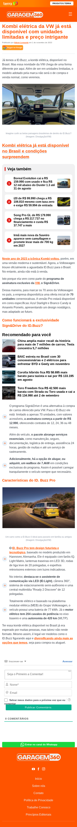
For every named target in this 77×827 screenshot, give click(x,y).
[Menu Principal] (70, 14)
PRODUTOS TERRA (61, 3)
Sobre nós (38, 785)
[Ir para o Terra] (11, 3)
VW (37, 283)
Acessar (67, 661)
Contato (38, 793)
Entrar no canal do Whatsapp (41, 744)
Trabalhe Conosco (38, 807)
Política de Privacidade (38, 800)
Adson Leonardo (21, 43)
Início (38, 778)
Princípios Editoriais (38, 814)
